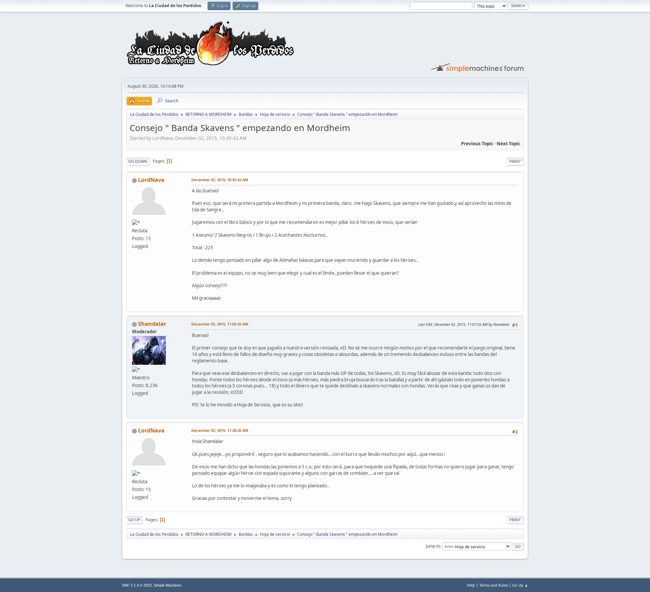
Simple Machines (167, 585)
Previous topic (477, 144)
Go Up (134, 519)
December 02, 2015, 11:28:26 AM (219, 430)
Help (471, 585)
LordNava (151, 180)
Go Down (137, 161)
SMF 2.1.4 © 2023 (137, 585)
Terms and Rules (493, 585)
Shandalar (152, 323)
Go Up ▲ (520, 585)
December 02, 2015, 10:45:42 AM (219, 179)
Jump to (433, 546)
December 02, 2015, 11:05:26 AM (219, 323)
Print (515, 161)
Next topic (508, 144)
